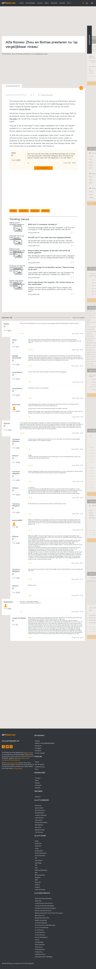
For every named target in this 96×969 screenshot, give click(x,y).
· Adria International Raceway (43, 898)
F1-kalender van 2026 (12, 762)
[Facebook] (3, 746)
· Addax (36, 841)
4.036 (18, 448)
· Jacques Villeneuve (40, 815)
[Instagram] (11, 746)
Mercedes (13, 119)
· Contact (37, 741)
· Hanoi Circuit (38, 947)
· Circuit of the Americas (41, 927)
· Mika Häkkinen (38, 825)
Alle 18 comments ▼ (43, 168)
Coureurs (40, 3)
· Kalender (37, 787)
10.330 (9, 430)
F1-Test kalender (17, 768)
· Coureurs (37, 778)
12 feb (90, 179)
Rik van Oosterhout (47, 95)
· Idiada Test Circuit (39, 954)
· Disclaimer (37, 750)
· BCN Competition (39, 875)
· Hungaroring (38, 952)
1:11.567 (93, 62)
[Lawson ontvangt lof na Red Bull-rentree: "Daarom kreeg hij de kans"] (17, 268)
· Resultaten (38, 785)
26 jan (91, 156)
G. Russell (93, 60)
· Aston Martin (38, 860)
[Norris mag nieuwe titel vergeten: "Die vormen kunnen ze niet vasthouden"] (17, 283)
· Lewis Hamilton (39, 817)
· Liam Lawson (38, 820)
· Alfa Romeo (38, 843)
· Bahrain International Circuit (43, 910)
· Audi (36, 867)
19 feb (90, 194)
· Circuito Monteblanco (41, 937)
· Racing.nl (37, 796)
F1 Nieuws (13, 210)
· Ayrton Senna (38, 808)
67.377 (18, 379)
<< (12, 86)
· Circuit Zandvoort (39, 932)
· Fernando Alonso (39, 810)
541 (17, 527)
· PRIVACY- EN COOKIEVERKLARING (44, 743)
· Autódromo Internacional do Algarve (45, 908)
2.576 (17, 364)
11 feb (90, 176)
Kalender (62, 3)
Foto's (69, 3)
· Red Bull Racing (39, 766)
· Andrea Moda (38, 850)
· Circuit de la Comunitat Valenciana (44, 925)
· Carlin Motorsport (39, 889)
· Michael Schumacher (40, 822)
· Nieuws (36, 762)
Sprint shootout (91, 56)
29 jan (91, 165)
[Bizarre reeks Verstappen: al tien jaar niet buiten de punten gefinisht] (17, 251)
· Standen (37, 783)
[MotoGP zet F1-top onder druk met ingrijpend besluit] (17, 237)
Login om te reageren (78, 317)
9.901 (9, 330)
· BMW (36, 880)
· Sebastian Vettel (39, 829)
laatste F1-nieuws (28, 752)
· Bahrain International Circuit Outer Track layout (48, 913)
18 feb (90, 191)
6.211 (18, 160)
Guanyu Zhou (35, 210)
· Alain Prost (37, 805)
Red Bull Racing (15, 760)
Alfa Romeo (45, 210)
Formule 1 (59, 104)
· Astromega (37, 863)
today (8, 3)
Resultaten (54, 3)
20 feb (91, 197)
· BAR (35, 872)
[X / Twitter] (7, 746)
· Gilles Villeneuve (39, 944)
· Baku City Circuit (39, 915)
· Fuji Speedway (38, 942)
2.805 (9, 608)
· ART (35, 858)
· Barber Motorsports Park (41, 918)
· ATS (35, 865)
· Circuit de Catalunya (40, 922)
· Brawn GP (37, 882)
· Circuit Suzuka (39, 930)
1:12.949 (93, 51)
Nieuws (21, 3)
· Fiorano (36, 939)
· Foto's (36, 769)
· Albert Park (37, 901)
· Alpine (36, 848)
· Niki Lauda (37, 827)
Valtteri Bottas (24, 109)
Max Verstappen (30, 3)
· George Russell (39, 812)
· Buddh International (40, 920)
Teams (47, 3)
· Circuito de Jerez (39, 935)
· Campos (37, 887)
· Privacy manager (39, 753)
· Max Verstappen (39, 764)
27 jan (90, 159)
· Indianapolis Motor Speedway (43, 956)
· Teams (36, 780)
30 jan (91, 167)
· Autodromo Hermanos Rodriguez (44, 905)
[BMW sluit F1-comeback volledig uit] (17, 223)
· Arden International (40, 853)
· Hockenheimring (39, 949)
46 (17, 624)
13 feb (90, 182)
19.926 (18, 411)
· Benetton (37, 877)
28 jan (91, 162)
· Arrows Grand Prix (39, 855)
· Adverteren (37, 745)
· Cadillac (37, 884)
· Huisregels (37, 748)
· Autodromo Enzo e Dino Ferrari (43, 903)
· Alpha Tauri (37, 846)
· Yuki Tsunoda (38, 832)
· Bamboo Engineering (40, 870)
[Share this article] (81, 88)
